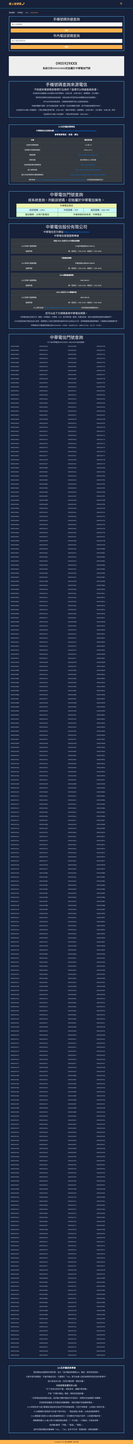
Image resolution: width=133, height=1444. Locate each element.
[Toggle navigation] (121, 4)
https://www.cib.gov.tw (88, 165)
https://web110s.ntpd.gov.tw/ (88, 155)
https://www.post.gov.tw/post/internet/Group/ (75, 131)
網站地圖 (75, 1442)
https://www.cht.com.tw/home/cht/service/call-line (62, 308)
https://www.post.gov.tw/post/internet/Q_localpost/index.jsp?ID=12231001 (61, 180)
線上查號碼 (15, 4)
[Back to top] (129, 1433)
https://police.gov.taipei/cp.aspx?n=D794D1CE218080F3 (88, 175)
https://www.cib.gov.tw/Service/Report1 (88, 170)
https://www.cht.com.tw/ (77, 232)
